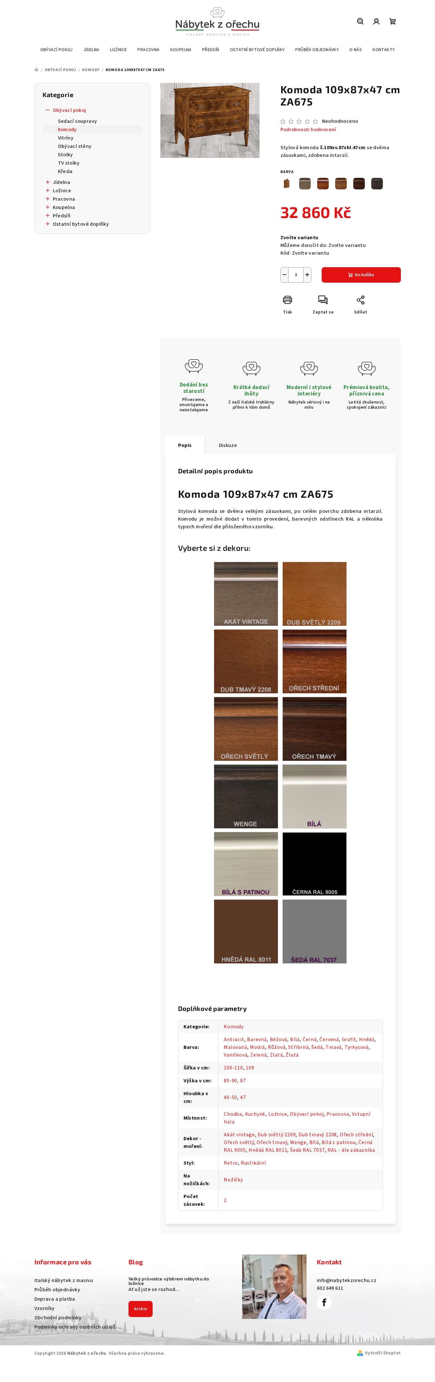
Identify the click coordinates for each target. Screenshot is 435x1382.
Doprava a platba (54, 1299)
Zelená (258, 1055)
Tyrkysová (357, 1047)
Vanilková (235, 1055)
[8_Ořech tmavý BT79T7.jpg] (314, 728)
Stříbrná (298, 1047)
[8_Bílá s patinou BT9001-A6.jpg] (246, 863)
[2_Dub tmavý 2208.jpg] (246, 661)
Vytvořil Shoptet (383, 1353)
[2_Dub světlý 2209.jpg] (314, 593)
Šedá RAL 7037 (307, 1150)
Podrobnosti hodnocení (308, 129)
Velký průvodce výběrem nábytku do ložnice (168, 1281)
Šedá (317, 1047)
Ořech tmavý (272, 1142)
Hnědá (366, 1039)
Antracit (234, 1039)
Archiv (140, 1309)
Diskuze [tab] (228, 445)
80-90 (230, 1080)
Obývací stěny (75, 146)
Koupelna (64, 207)
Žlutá (292, 1055)
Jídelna (62, 182)
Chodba (233, 1114)
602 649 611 (330, 1288)
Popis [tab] (185, 445)
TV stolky (69, 163)
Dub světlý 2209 (277, 1134)
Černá (310, 1039)
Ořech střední (356, 1134)
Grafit (349, 1039)
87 (243, 1080)
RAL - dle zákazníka (351, 1150)
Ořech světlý (239, 1142)
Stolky (65, 154)
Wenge (298, 1142)
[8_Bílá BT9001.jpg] (314, 796)
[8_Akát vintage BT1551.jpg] (246, 593)
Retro (231, 1163)
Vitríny (66, 137)
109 (250, 1067)
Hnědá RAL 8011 (268, 1150)
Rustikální (253, 1163)
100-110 (233, 1067)
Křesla (65, 171)
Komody (67, 129)
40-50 (230, 1097)
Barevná (257, 1039)
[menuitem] (56, 49)
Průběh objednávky (57, 1289)
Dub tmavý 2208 (317, 1134)
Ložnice (62, 190)
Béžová (279, 1039)
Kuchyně (255, 1114)
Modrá (257, 1047)
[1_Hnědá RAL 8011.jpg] (246, 931)
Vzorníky (44, 1308)
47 (243, 1097)
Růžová (277, 1047)
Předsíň (62, 215)
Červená (329, 1039)
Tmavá (334, 1047)
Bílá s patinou (338, 1142)
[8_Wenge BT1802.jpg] (246, 796)
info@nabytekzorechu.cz (347, 1280)
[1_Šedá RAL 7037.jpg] (314, 931)
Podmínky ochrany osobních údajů (75, 1327)
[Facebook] (324, 1302)
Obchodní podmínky (58, 1317)
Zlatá (276, 1055)
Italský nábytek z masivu (63, 1280)
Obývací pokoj (69, 110)
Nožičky (233, 1179)
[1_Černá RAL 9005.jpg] (314, 863)
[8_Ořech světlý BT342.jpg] (246, 728)
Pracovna (64, 199)
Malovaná (235, 1047)
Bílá (295, 1039)
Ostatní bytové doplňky (81, 224)
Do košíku (364, 275)
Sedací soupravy (77, 121)
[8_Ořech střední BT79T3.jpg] (314, 661)
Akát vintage (239, 1134)
